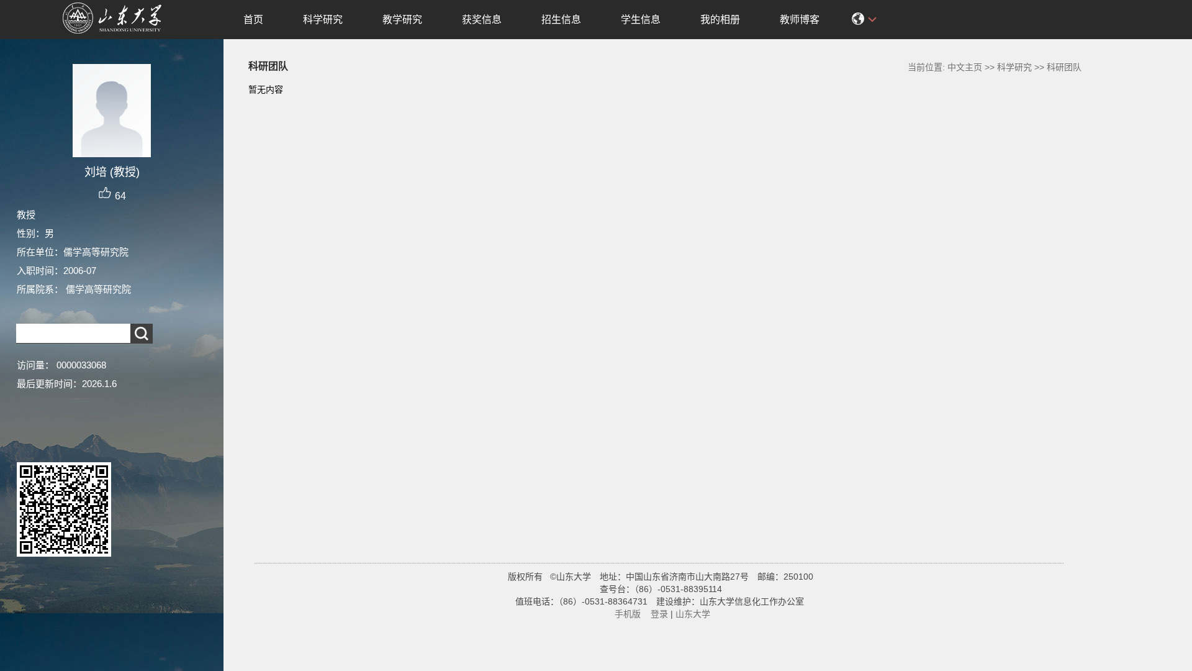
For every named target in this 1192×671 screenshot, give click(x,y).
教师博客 (800, 19)
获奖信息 (482, 19)
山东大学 (692, 614)
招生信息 (561, 19)
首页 (253, 19)
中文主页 (964, 67)
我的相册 (720, 19)
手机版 (628, 614)
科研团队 (1064, 67)
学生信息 (641, 19)
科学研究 (323, 19)
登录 (659, 614)
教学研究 (402, 19)
